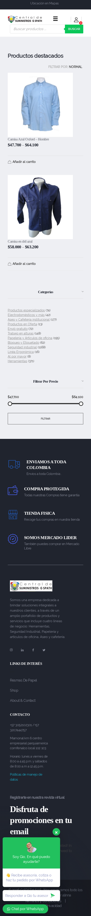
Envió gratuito (18, 329)
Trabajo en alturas (21, 333)
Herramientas (17, 361)
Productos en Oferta (22, 324)
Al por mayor (17, 356)
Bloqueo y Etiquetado (23, 342)
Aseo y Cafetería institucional (29, 319)
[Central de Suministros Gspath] (25, 19)
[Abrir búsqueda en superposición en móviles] (46, 29)
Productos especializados (26, 310)
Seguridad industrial (22, 347)
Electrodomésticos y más (26, 315)
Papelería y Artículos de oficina (30, 338)
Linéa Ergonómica (21, 352)
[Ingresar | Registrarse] (76, 20)
